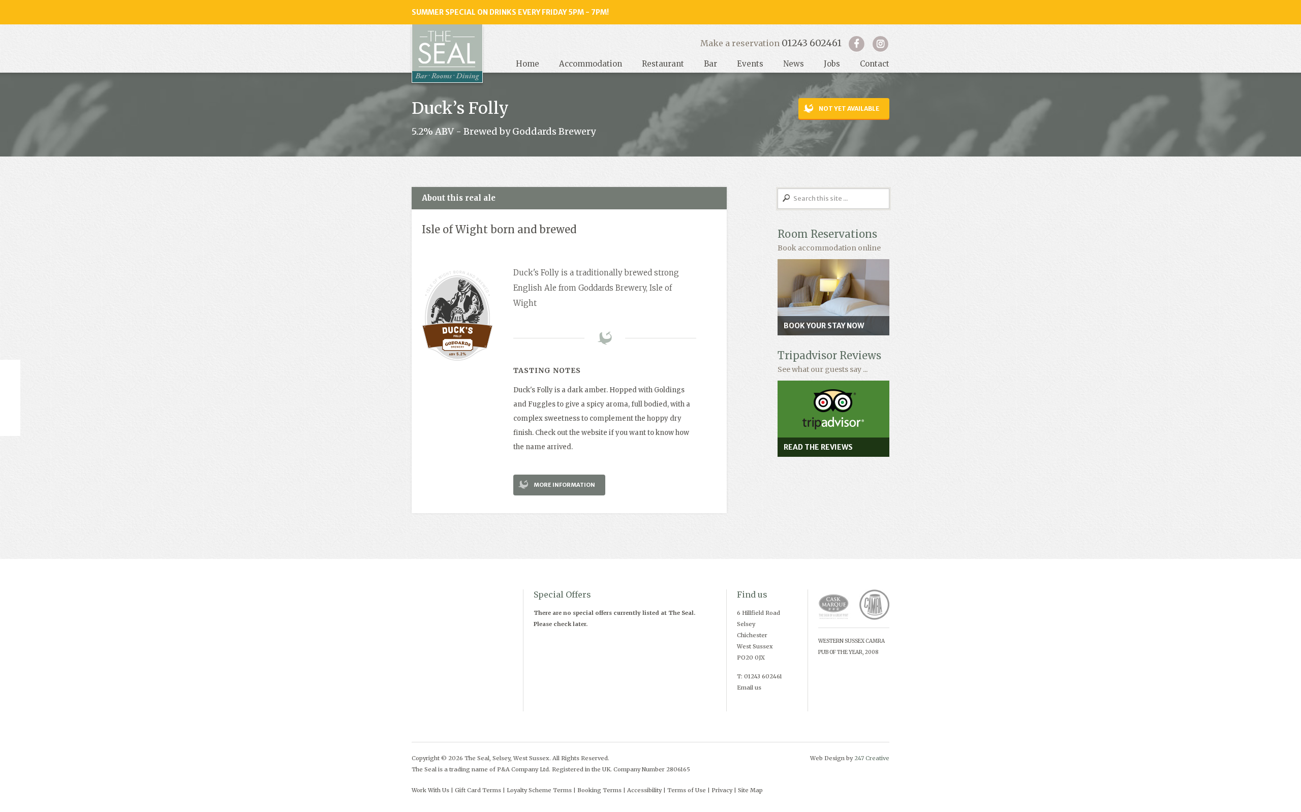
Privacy (721, 790)
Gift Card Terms (478, 790)
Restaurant (663, 64)
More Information (564, 484)
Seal (447, 53)
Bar (710, 64)
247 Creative (871, 758)
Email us (749, 687)
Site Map (750, 790)
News (793, 64)
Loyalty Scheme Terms (539, 790)
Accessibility (644, 790)
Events (750, 64)
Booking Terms (599, 790)
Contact (874, 64)
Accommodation (590, 64)
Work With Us (430, 790)
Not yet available (849, 108)
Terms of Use (686, 790)
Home (527, 64)
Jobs (832, 64)
